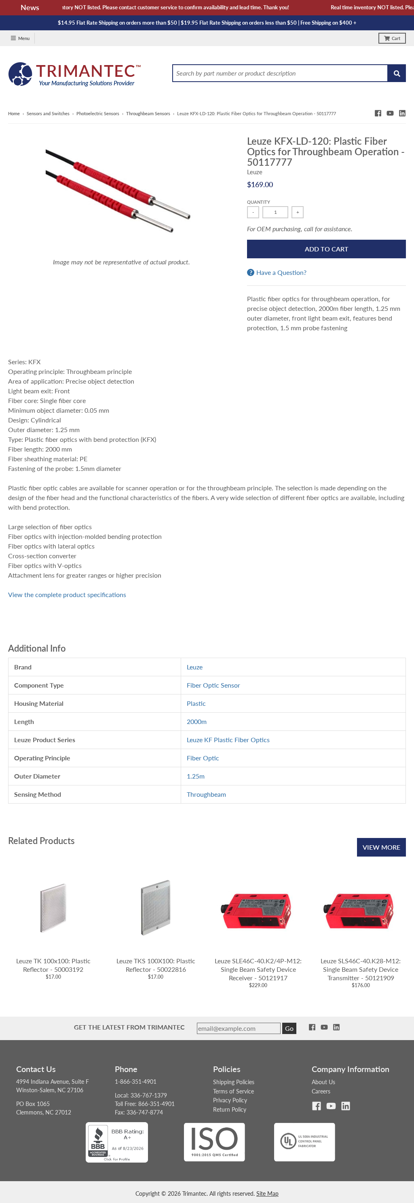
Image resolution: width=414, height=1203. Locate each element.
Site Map (267, 1193)
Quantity (258, 202)
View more (381, 847)
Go (289, 1028)
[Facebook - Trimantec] (378, 113)
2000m (197, 721)
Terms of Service (233, 1091)
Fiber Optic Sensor (213, 685)
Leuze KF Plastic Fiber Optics (228, 739)
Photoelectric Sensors (97, 113)
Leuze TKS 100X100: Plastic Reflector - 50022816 (155, 965)
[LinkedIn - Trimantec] (402, 113)
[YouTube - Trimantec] (390, 113)
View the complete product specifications (67, 594)
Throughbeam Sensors (148, 113)
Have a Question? (281, 272)
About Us (323, 1081)
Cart (396, 38)
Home (14, 113)
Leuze (254, 171)
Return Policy (229, 1109)
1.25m (196, 776)
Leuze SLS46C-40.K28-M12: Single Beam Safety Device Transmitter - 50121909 (361, 969)
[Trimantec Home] (75, 76)
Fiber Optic (203, 758)
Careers (321, 1091)
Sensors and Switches (48, 113)
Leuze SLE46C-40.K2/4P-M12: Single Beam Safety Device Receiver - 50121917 (258, 969)
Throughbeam (206, 794)
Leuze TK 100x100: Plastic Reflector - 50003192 (53, 965)
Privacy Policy (230, 1100)
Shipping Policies (233, 1081)
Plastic (196, 703)
